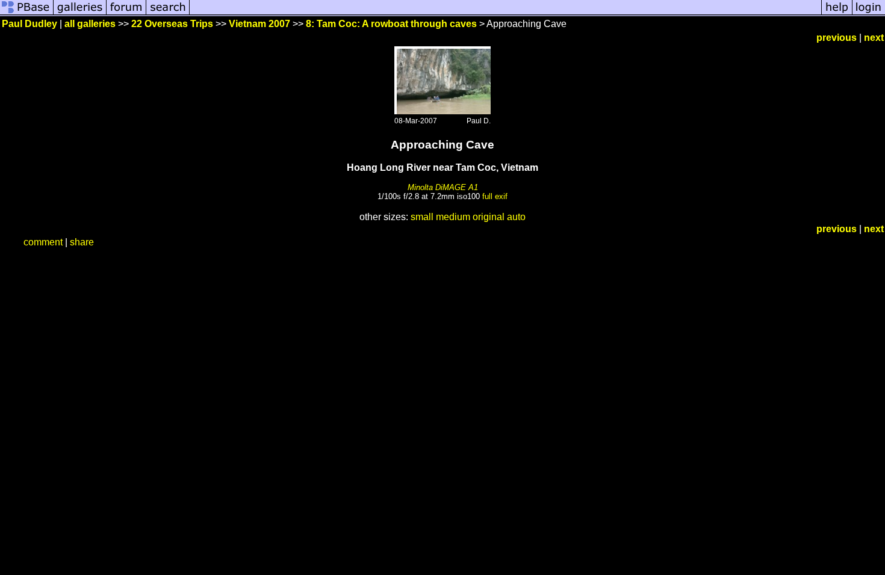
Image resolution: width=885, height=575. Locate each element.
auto (516, 217)
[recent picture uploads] (80, 13)
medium (453, 217)
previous (836, 37)
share (82, 242)
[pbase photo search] (168, 13)
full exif (495, 196)
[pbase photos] (27, 13)
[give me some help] (836, 13)
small (422, 217)
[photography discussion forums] (126, 13)
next (874, 37)
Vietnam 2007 (259, 24)
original (489, 217)
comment (43, 242)
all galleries (90, 24)
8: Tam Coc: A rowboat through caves (391, 24)
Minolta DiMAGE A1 (443, 187)
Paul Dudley (29, 24)
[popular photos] (505, 13)
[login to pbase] (868, 13)
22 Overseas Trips (172, 24)
